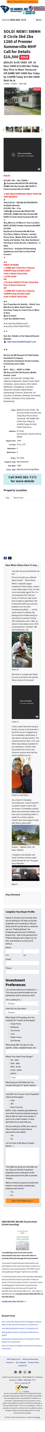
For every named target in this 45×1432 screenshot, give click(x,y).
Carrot (38, 1417)
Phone (9, 968)
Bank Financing (17, 1107)
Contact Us (22, 1365)
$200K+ (14, 1073)
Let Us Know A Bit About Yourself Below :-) (20, 1144)
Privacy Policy (33, 1362)
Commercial (15, 1030)
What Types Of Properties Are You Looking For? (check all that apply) (21, 1019)
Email (9, 959)
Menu (39, 20)
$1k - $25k (15, 1060)
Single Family (16, 1023)
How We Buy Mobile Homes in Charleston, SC (20, 1328)
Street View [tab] (18, 497)
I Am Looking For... (14, 999)
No (12, 1138)
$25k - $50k (15, 1063)
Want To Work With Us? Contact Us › (22, 1)
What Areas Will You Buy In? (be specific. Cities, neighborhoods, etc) (21, 1046)
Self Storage (15, 1040)
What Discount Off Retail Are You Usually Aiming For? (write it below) (21, 1084)
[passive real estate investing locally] (22, 1239)
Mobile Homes (16, 1037)
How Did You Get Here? (16, 1008)
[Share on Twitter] (10, 558)
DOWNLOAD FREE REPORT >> (14, 1301)
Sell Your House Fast (30, 1359)
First (7, 955)
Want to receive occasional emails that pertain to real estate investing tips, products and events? (22, 1185)
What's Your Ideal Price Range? (20, 1056)
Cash (13, 1100)
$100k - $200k (16, 1070)
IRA (12, 1103)
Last (24, 955)
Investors (10, 1362)
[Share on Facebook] (5, 558)
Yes (12, 1135)
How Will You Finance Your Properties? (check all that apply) (22, 1095)
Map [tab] (7, 497)
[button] (3, 130)
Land (13, 1033)
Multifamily (15, 1027)
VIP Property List (13, 1359)
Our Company (21, 1362)
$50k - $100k (16, 1066)
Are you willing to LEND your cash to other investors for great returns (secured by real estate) (21, 1129)
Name (9, 947)
